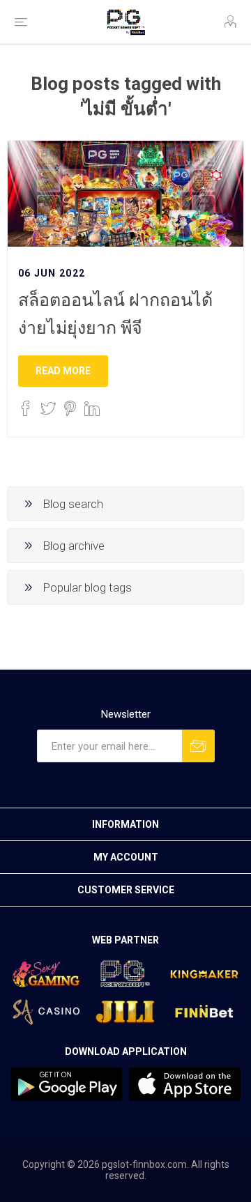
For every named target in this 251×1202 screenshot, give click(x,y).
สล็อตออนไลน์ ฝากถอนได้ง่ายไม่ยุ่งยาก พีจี (115, 314)
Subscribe (198, 746)
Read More (63, 370)
